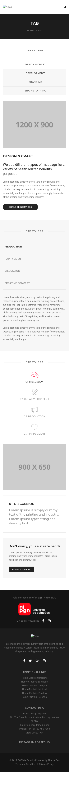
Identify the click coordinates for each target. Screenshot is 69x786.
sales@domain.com (38, 725)
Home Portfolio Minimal (34, 689)
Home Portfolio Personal (34, 697)
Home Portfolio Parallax (34, 693)
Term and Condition (26, 764)
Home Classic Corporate (35, 678)
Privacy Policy (46, 764)
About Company (21, 569)
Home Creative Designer (35, 685)
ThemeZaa (54, 760)
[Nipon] (7, 7)
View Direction (35, 732)
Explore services (20, 207)
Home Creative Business (34, 681)
